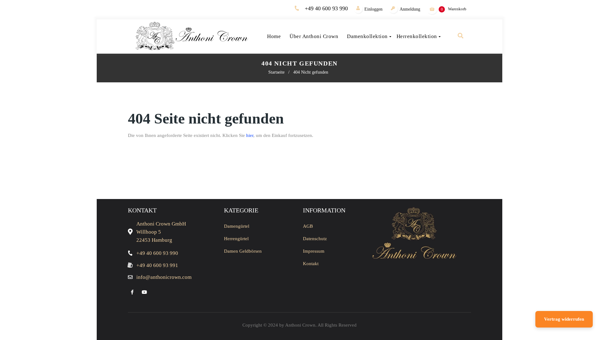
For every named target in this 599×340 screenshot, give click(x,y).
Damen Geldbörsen (243, 251)
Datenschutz (315, 238)
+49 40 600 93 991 (157, 265)
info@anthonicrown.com (164, 277)
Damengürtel (236, 226)
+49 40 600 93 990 (326, 8)
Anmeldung (410, 9)
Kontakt (311, 263)
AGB (308, 226)
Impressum (313, 251)
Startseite (276, 72)
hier (249, 135)
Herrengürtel (236, 238)
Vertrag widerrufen (564, 319)
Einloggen (373, 9)
